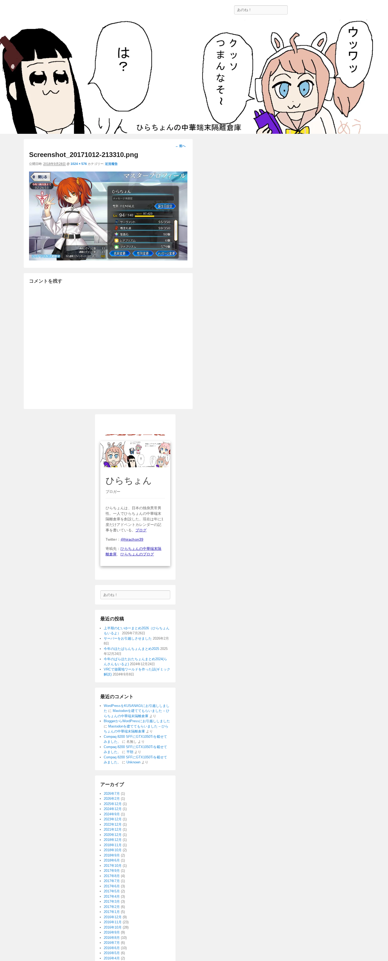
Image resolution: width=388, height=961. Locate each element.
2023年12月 (113, 819)
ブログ (140, 530)
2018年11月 (113, 845)
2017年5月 (112, 891)
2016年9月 (112, 932)
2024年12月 (113, 809)
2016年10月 (113, 927)
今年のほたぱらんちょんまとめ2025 (131, 649)
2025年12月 (113, 804)
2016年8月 (112, 938)
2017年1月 (112, 912)
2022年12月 (113, 824)
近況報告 (111, 164)
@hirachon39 (132, 539)
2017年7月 (112, 881)
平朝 (129, 752)
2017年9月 (112, 871)
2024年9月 (112, 814)
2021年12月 (113, 829)
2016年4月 (112, 958)
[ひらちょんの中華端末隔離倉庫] (194, 77)
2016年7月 (112, 943)
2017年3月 (112, 901)
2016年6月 (112, 948)
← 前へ (180, 146)
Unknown (133, 762)
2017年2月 (112, 907)
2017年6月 (112, 886)
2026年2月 (112, 799)
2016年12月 (113, 917)
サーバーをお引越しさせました (128, 638)
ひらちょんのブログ (137, 554)
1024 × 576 (78, 164)
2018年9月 (112, 855)
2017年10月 (113, 866)
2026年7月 (112, 794)
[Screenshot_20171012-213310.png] (108, 259)
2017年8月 (112, 876)
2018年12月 (113, 840)
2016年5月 (112, 953)
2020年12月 (113, 835)
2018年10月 (113, 850)
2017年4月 (112, 896)
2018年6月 (112, 860)
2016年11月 (113, 922)
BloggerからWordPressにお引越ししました (137, 721)
